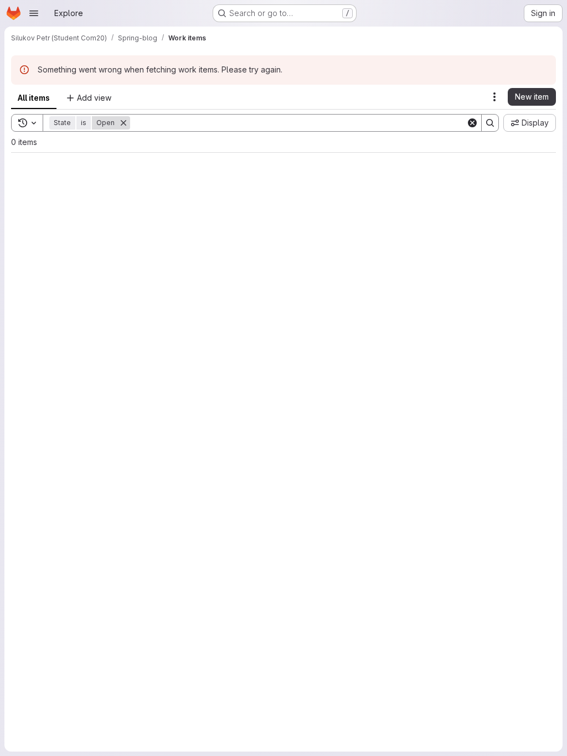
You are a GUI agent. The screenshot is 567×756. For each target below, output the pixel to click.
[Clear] (472, 123)
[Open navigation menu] (34, 13)
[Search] (490, 123)
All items (34, 97)
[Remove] (123, 123)
